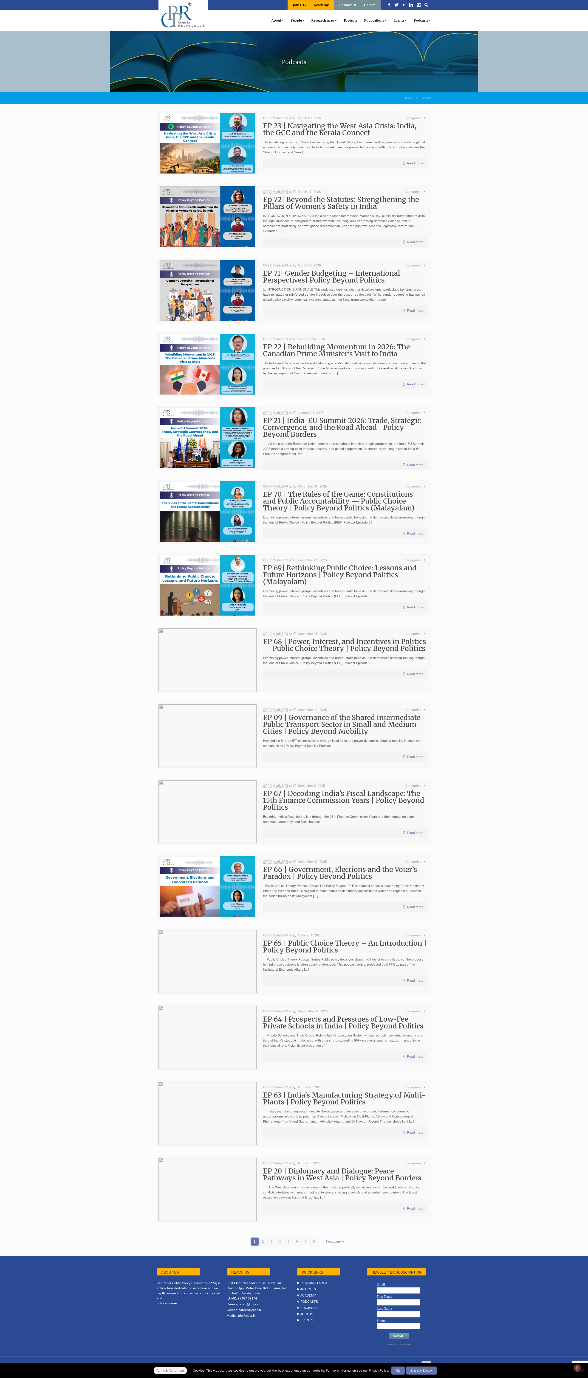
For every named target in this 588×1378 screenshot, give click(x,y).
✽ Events (305, 1320)
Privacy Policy (421, 1370)
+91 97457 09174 (244, 1298)
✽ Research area (312, 1283)
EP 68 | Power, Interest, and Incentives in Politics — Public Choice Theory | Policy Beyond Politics (344, 645)
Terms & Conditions (170, 1370)
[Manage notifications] (577, 1368)
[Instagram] (418, 5)
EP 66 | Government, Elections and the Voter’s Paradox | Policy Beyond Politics (340, 873)
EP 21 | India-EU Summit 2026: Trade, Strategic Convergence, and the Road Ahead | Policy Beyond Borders (342, 427)
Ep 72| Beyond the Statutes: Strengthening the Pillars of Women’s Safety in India (341, 203)
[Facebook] (389, 5)
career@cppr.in (250, 1310)
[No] (582, 1370)
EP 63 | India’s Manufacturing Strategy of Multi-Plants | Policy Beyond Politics (344, 1098)
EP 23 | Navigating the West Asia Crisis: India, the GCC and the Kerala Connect (339, 129)
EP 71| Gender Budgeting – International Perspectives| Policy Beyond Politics (331, 276)
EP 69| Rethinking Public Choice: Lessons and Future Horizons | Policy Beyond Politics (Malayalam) (340, 574)
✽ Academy (306, 1295)
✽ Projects (307, 1308)
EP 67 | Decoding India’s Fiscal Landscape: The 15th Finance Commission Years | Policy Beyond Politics (343, 800)
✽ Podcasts (307, 1301)
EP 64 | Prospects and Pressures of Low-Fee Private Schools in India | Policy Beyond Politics (343, 1022)
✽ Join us (305, 1314)
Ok (398, 1370)
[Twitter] (396, 5)
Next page (333, 1241)
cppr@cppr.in (250, 1304)
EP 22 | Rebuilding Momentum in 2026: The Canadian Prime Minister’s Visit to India (336, 350)
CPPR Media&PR (275, 118)
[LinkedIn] (411, 5)
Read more (415, 163)
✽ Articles (306, 1289)
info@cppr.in (246, 1315)
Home (408, 98)
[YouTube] (403, 5)
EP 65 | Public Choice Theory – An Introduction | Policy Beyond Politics (345, 946)
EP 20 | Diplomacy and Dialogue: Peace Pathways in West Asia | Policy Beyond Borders (342, 1174)
